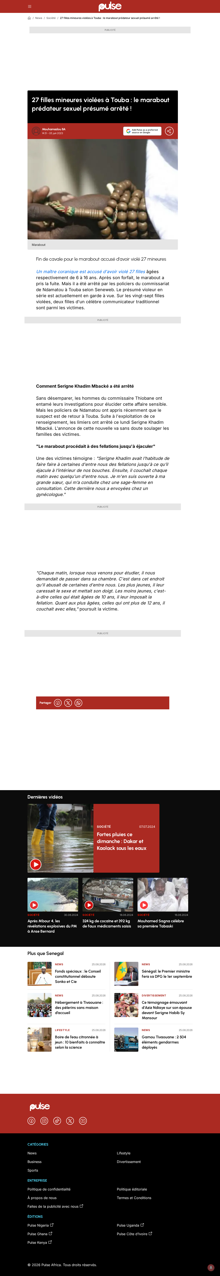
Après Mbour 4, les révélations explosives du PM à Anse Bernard (52, 926)
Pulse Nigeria (38, 1225)
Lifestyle (62, 1030)
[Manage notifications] (211, 1267)
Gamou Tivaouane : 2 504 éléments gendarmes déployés (164, 1042)
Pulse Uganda (128, 1225)
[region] (110, 909)
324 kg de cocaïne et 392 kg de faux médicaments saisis (106, 924)
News (38, 18)
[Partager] (169, 131)
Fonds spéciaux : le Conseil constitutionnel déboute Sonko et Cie (78, 976)
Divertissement (154, 995)
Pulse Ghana (37, 1234)
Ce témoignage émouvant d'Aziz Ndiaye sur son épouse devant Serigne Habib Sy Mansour (167, 1010)
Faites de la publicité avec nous (53, 1206)
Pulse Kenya (37, 1242)
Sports (33, 1170)
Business (34, 1162)
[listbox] (110, 909)
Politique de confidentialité (49, 1189)
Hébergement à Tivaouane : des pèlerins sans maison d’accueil (79, 1007)
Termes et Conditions (134, 1198)
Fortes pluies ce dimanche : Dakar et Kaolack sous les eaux (122, 841)
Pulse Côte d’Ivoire (132, 1234)
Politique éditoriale (132, 1189)
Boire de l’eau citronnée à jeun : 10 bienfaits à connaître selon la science (80, 1042)
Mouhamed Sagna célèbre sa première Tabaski (161, 924)
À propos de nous (42, 1198)
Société (51, 18)
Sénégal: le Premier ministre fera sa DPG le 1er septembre (167, 974)
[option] (53, 910)
